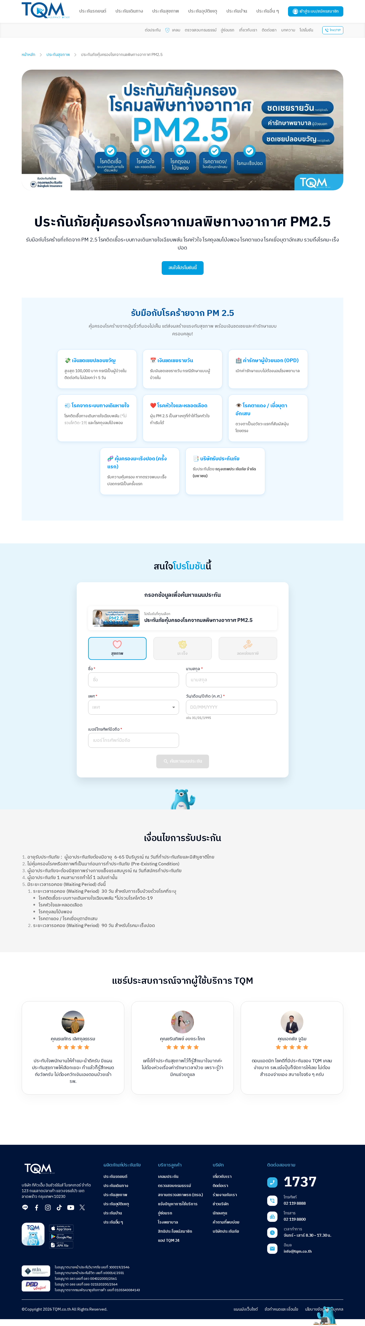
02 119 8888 (295, 1203)
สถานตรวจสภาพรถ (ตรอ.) (180, 1195)
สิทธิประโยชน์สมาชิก (175, 1231)
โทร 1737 (335, 30)
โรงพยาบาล (168, 1222)
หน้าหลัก (28, 54)
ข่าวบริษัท (221, 1204)
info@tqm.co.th (298, 1251)
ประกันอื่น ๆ (267, 11)
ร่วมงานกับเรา (225, 1195)
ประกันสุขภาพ (165, 11)
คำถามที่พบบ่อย (226, 1222)
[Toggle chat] (324, 1315)
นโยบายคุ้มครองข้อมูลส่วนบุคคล (38, 1316)
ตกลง (74, 1316)
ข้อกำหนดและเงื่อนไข (281, 1309)
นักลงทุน (220, 1213)
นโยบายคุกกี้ (44, 1312)
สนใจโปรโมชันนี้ (183, 268)
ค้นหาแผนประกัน (186, 761)
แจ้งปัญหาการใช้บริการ (177, 1204)
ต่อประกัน (153, 30)
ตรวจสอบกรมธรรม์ (200, 30)
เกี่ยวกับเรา (248, 30)
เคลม (176, 30)
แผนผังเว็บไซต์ (246, 1309)
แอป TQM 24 (168, 1240)
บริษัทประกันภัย (226, 1231)
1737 (300, 1182)
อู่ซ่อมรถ (227, 30)
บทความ (288, 30)
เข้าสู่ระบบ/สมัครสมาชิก (319, 11)
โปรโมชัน (306, 30)
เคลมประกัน (168, 1176)
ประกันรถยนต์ (92, 11)
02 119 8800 (295, 1219)
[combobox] (133, 707)
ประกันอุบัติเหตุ (202, 11)
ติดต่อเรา (269, 30)
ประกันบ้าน (236, 11)
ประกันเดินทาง (129, 11)
